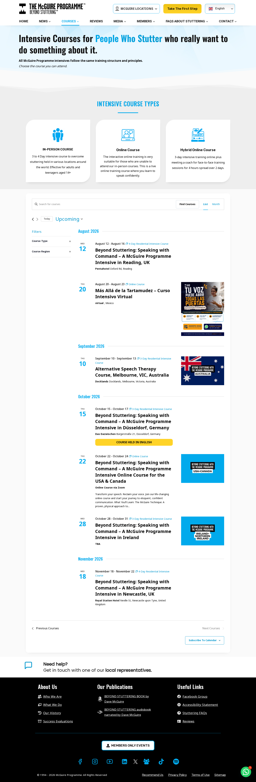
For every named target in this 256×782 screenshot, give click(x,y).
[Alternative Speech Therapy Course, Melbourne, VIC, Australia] (202, 370)
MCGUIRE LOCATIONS (137, 9)
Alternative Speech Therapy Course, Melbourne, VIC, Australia (132, 372)
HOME (23, 21)
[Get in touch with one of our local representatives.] (140, 667)
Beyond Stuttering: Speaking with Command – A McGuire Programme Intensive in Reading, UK (133, 256)
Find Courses (187, 204)
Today (47, 218)
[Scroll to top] (6, 773)
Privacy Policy (177, 775)
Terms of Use (200, 775)
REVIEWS (96, 21)
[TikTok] (161, 762)
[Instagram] (95, 762)
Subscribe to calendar (203, 640)
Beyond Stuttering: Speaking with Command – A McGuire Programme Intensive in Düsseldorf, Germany (133, 421)
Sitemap (220, 775)
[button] (246, 772)
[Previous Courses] (33, 219)
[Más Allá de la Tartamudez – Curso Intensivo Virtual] (202, 309)
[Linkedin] (124, 762)
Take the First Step (182, 9)
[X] (135, 761)
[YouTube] (110, 762)
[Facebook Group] (146, 762)
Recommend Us (152, 775)
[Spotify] (176, 762)
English (220, 8)
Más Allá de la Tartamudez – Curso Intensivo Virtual (132, 293)
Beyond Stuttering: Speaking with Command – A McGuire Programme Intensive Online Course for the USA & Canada (133, 471)
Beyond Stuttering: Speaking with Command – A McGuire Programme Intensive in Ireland (133, 531)
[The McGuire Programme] (52, 8)
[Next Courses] (37, 219)
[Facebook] (80, 762)
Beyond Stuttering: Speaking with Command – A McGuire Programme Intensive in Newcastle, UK (133, 588)
